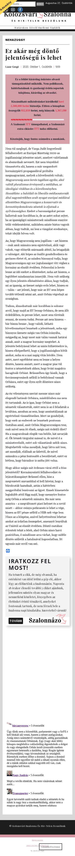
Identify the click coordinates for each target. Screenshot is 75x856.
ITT (28, 124)
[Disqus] (37, 672)
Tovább (16, 621)
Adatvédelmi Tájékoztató (37, 845)
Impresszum (37, 840)
